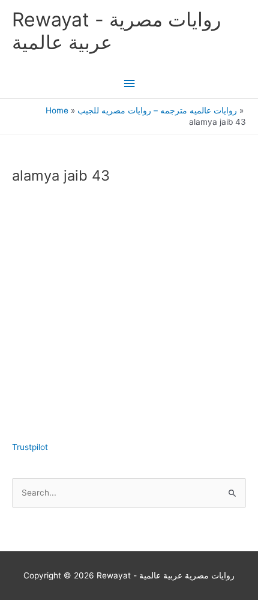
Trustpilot (30, 447)
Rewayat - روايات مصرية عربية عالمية (116, 31)
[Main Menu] (129, 83)
